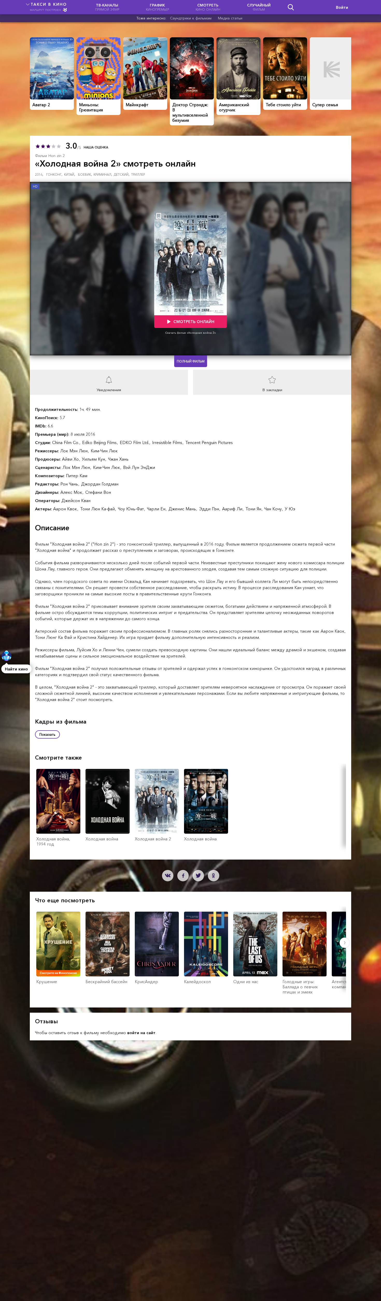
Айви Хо (71, 459)
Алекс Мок (71, 492)
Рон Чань (69, 484)
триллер (138, 174)
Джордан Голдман (99, 484)
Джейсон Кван (75, 500)
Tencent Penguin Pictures (209, 442)
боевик (85, 174)
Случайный (259, 7)
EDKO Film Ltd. (135, 442)
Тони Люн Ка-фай (98, 508)
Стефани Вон (98, 492)
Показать (47, 734)
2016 (39, 174)
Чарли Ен (157, 508)
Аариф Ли (233, 508)
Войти (342, 7)
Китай (69, 174)
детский (122, 174)
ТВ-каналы (107, 7)
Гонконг (54, 174)
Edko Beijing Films (100, 442)
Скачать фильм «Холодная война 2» (190, 332)
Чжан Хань (118, 459)
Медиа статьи (230, 18)
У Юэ (290, 508)
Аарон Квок (65, 508)
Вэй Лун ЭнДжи (139, 467)
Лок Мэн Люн (74, 450)
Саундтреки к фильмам (190, 18)
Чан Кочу (273, 508)
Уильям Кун (94, 459)
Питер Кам (76, 475)
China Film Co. (66, 442)
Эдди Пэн (209, 508)
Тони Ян (254, 508)
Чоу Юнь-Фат (131, 508)
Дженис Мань (182, 508)
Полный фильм (190, 361)
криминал (103, 174)
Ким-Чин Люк (104, 450)
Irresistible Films (168, 442)
